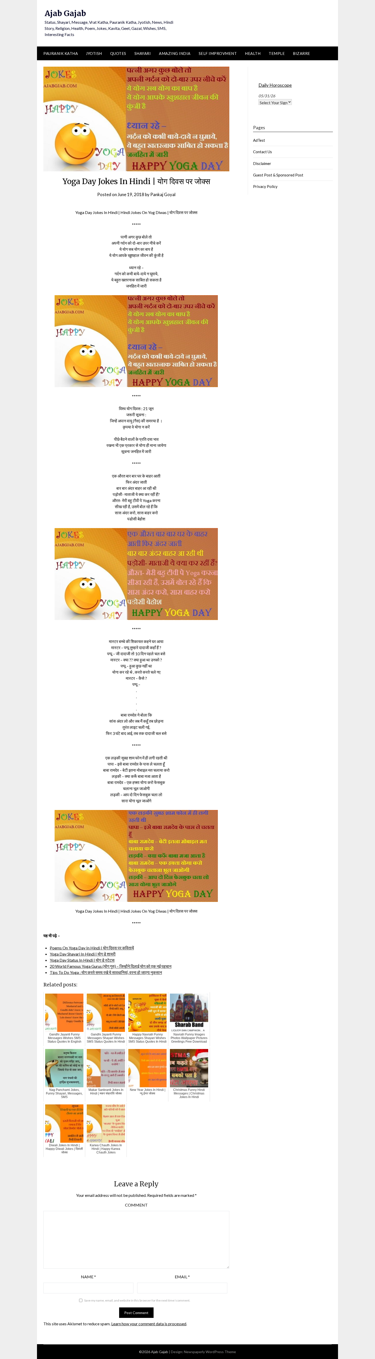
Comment (136, 1204)
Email (182, 1276)
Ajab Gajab (65, 13)
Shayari (142, 53)
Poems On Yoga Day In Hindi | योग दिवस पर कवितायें (92, 947)
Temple (277, 53)
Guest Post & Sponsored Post (278, 175)
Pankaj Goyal (163, 194)
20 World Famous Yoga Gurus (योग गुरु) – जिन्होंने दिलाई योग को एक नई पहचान (110, 966)
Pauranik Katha (60, 53)
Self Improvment (218, 53)
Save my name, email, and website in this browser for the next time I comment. (137, 1300)
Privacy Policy (265, 186)
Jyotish (94, 53)
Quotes (118, 53)
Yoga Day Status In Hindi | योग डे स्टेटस (82, 960)
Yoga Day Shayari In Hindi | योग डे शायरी (83, 953)
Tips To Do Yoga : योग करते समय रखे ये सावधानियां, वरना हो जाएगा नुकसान (106, 972)
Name (88, 1276)
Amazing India (175, 53)
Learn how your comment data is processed (148, 1323)
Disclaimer (262, 163)
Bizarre (301, 53)
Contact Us (262, 151)
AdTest (259, 140)
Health (252, 53)
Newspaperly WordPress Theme (210, 1352)
